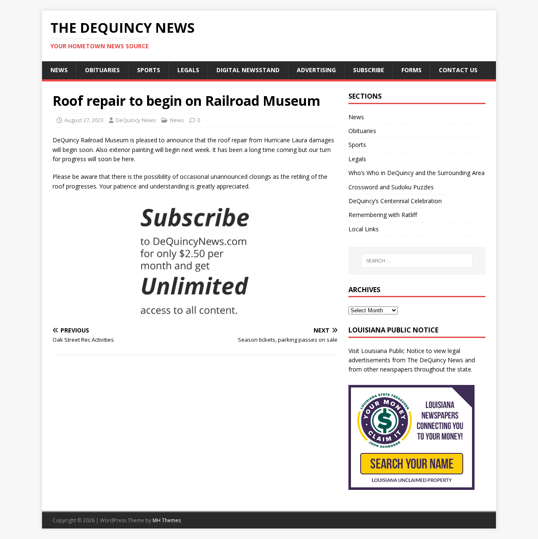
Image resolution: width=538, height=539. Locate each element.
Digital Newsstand (248, 70)
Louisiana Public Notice (393, 351)
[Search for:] (417, 261)
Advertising (316, 70)
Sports (148, 70)
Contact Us (458, 70)
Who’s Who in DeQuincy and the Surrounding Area (416, 173)
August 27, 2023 (83, 120)
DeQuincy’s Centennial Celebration (395, 201)
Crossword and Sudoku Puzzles (391, 187)
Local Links (363, 229)
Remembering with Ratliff (382, 215)
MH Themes (167, 520)
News (59, 70)
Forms (411, 70)
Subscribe (368, 70)
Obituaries (102, 70)
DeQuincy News (136, 120)
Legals (188, 70)
